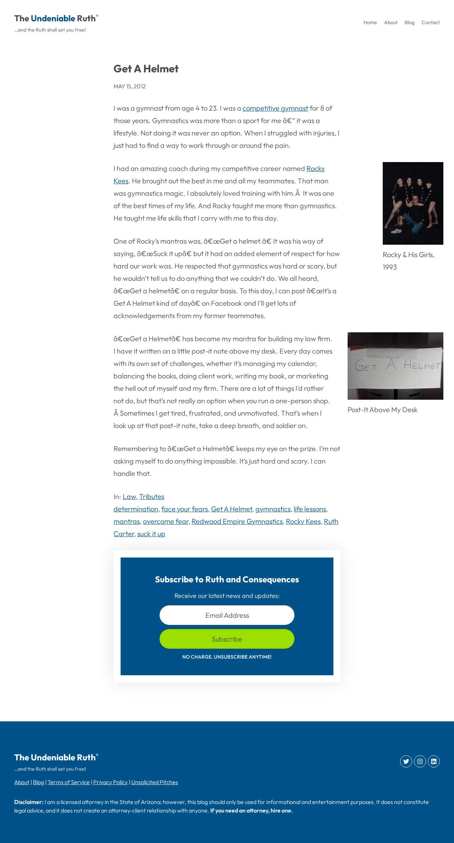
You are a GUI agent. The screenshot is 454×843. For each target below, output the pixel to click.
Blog (38, 782)
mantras (127, 521)
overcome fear (165, 521)
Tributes (151, 496)
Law (129, 496)
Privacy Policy (110, 782)
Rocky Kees (303, 521)
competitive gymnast (275, 108)
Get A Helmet (231, 508)
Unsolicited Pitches (154, 782)
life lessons (310, 508)
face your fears (184, 508)
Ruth (86, 18)
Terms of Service (69, 782)
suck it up (151, 533)
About (21, 782)
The (21, 18)
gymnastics (272, 508)
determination (136, 508)
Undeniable (53, 18)
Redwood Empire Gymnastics (237, 521)
